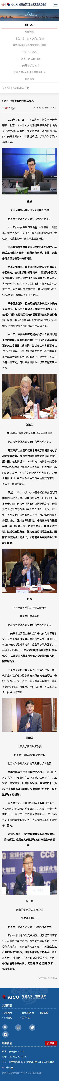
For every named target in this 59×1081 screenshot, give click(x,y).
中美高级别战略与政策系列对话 (29, 45)
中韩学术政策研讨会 (29, 59)
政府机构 (7, 1013)
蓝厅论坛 (29, 32)
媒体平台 (26, 1017)
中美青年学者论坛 (29, 65)
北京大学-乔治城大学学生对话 (29, 72)
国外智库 (44, 1013)
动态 (10, 88)
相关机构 (7, 1017)
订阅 (52, 1043)
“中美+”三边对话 (30, 52)
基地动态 (29, 25)
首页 (4, 88)
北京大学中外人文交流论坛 (29, 38)
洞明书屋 (29, 79)
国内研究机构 (28, 1013)
